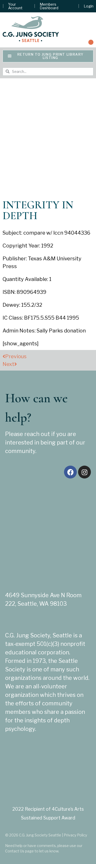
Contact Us (14, 851)
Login (88, 6)
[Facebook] (70, 472)
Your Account (15, 6)
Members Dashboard (49, 6)
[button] (90, 42)
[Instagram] (84, 472)
